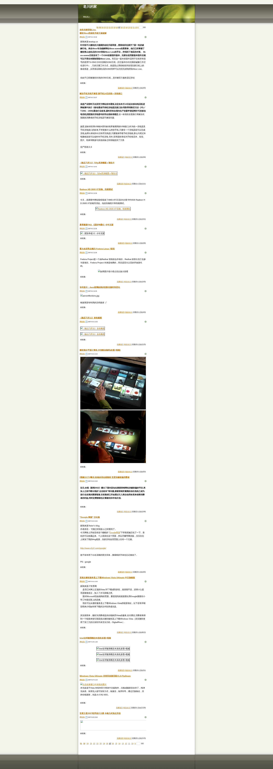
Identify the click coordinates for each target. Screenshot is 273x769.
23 (105, 27)
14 (127, 27)
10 (136, 27)
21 (110, 27)
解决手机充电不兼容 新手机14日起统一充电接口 (101, 93)
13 (129, 27)
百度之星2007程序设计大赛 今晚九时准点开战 (100, 713)
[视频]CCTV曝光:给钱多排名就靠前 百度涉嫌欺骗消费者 (105, 477)
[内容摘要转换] (145, 37)
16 (122, 27)
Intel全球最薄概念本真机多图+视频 (95, 638)
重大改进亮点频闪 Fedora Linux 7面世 (97, 249)
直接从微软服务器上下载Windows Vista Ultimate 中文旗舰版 (107, 577)
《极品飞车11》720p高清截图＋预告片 (97, 163)
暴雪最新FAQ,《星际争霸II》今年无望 (96, 225)
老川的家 (90, 6)
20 (112, 27)
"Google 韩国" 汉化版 (90, 517)
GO (144, 27)
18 (117, 27)
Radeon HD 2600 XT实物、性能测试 (96, 189)
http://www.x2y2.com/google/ (93, 548)
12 (131, 27)
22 (107, 27)
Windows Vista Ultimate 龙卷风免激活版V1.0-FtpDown (105, 676)
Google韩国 (114, 532)
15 (124, 27)
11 (134, 27)
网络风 (82, 37)
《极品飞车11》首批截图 (91, 318)
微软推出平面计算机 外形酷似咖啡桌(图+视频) (100, 350)
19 (114, 27)
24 (102, 27)
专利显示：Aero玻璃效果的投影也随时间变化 (100, 287)
